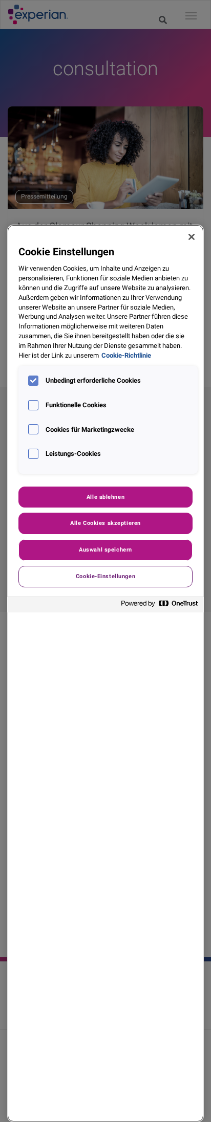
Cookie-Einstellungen (105, 576)
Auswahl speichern (105, 549)
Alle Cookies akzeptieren (105, 522)
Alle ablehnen (105, 496)
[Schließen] (191, 237)
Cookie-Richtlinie (126, 355)
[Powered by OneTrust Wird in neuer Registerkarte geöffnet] (160, 606)
